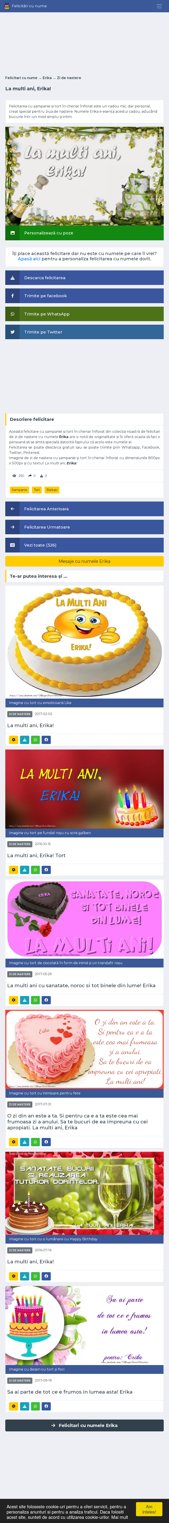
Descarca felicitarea (44, 277)
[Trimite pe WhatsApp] (35, 740)
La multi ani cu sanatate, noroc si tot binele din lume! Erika (81, 986)
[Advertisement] (84, 42)
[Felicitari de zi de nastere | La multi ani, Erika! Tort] (84, 789)
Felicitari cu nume (21, 78)
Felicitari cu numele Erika (88, 1425)
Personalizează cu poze (48, 232)
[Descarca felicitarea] (24, 740)
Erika (47, 78)
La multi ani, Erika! (30, 725)
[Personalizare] (13, 740)
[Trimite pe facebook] (46, 739)
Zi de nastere (69, 78)
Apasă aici (29, 258)
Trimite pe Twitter (42, 332)
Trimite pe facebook (45, 295)
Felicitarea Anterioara (46, 508)
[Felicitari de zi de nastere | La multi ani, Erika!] (84, 642)
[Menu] (159, 6)
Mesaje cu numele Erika (84, 561)
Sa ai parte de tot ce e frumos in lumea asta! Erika (69, 1392)
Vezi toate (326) (40, 545)
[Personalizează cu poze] (84, 176)
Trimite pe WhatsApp (46, 314)
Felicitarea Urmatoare (46, 527)
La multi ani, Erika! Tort (36, 855)
